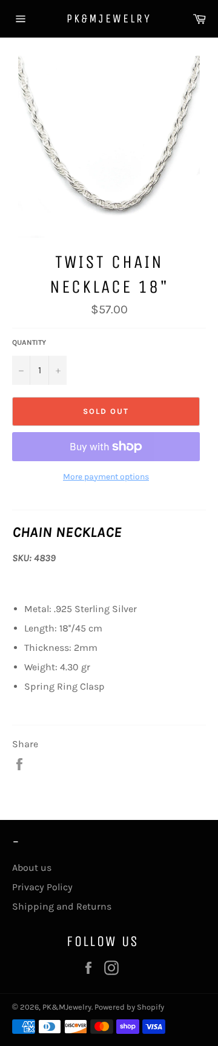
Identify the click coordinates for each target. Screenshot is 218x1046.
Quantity (29, 342)
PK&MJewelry (109, 18)
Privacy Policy (42, 887)
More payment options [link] (106, 476)
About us (31, 867)
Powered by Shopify (129, 1006)
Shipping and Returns (61, 906)
